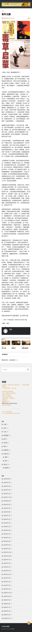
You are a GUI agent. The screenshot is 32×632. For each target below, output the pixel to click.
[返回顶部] (28, 623)
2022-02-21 (11, 18)
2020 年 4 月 (6, 614)
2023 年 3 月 (6, 545)
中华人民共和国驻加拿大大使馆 (10, 413)
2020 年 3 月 (6, 618)
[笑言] (16, 4)
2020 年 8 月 (6, 603)
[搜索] (28, 369)
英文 (4, 446)
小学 (8, 323)
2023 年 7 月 (6, 534)
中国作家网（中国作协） (9, 398)
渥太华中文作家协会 (7, 391)
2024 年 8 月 (6, 512)
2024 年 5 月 (6, 519)
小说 (3, 11)
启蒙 (4, 323)
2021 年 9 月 (6, 578)
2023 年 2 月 (6, 548)
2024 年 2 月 (6, 523)
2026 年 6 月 (6, 482)
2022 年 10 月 (7, 556)
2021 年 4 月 (6, 589)
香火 (6, 460)
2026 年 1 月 (6, 493)
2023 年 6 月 (6, 537)
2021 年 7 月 (6, 581)
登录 (16, 360)
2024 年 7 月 (6, 515)
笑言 (5, 18)
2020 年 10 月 (7, 596)
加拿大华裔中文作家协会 (9, 393)
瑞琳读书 (4, 400)
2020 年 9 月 (6, 600)
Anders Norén (7, 629)
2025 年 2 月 (6, 508)
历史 (4, 428)
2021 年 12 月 (7, 574)
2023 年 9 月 (6, 530)
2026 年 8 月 (6, 479)
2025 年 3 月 (6, 504)
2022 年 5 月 (6, 563)
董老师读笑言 (5, 401)
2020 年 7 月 (6, 607)
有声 (4, 439)
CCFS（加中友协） (7, 411)
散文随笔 (5, 435)
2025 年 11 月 (7, 497)
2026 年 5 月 (6, 486)
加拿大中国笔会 (6, 394)
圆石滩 (6, 467)
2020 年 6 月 (6, 611)
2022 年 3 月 (6, 567)
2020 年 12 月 (7, 592)
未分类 (5, 442)
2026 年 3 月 (6, 490)
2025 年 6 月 (6, 501)
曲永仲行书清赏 (6, 405)
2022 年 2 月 (6, 570)
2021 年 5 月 (6, 585)
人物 (4, 424)
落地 (6, 457)
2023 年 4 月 (6, 541)
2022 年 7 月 (6, 559)
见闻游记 (5, 450)
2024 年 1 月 (6, 526)
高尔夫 (5, 464)
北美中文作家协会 (7, 396)
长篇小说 (5, 453)
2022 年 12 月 (7, 552)
